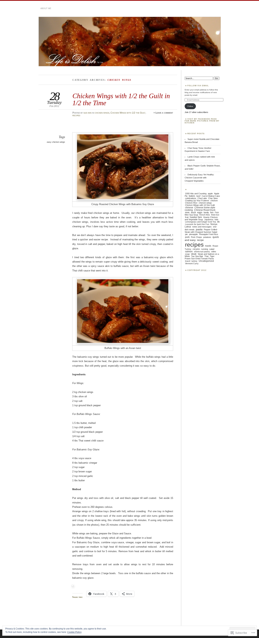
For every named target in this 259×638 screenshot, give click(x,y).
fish (211, 212)
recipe (200, 240)
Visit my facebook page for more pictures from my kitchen (202, 121)
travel (187, 261)
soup (187, 254)
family (206, 212)
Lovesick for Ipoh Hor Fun (197, 224)
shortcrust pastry (202, 251)
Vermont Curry (192, 263)
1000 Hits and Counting (195, 193)
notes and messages (202, 227)
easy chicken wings (56, 142)
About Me (45, 8)
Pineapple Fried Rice (208, 234)
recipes (76, 115)
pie (186, 234)
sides (213, 251)
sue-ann (87, 112)
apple (210, 193)
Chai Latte (202, 198)
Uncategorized (206, 261)
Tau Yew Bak (197, 256)
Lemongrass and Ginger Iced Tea (200, 222)
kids (216, 219)
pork (187, 237)
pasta (199, 229)
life (218, 222)
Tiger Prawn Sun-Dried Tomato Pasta (199, 257)
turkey (194, 261)
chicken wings (102, 112)
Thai (206, 256)
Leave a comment (164, 112)
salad (211, 249)
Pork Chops (196, 237)
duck (193, 212)
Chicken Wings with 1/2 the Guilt (128, 112)
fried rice (215, 215)
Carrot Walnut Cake (211, 196)
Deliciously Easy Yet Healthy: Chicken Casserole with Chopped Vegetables (199, 177)
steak (193, 254)
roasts (208, 246)
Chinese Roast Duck (204, 210)
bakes (192, 196)
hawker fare (196, 217)
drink (187, 212)
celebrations (190, 198)
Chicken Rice (191, 203)
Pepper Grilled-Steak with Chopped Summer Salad (201, 230)
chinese (189, 207)
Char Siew (213, 198)
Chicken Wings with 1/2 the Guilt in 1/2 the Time (121, 99)
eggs (199, 212)
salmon (189, 251)
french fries (204, 215)
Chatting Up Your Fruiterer (197, 200)
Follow (190, 106)
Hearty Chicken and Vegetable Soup (201, 218)
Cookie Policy (74, 632)
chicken (214, 200)
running (204, 249)
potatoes (207, 237)
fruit (186, 217)
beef (198, 196)
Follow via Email (198, 86)
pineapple (193, 234)
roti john (196, 249)
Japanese (208, 219)
